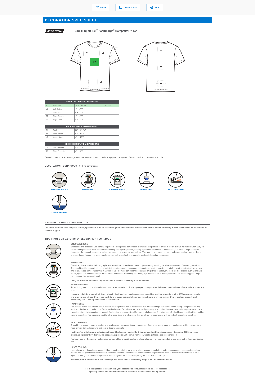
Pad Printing (146, 190)
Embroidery (88, 190)
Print (157, 7)
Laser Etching (59, 212)
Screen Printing (117, 190)
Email (103, 7)
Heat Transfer (176, 190)
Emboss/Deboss (59, 190)
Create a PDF (130, 7)
